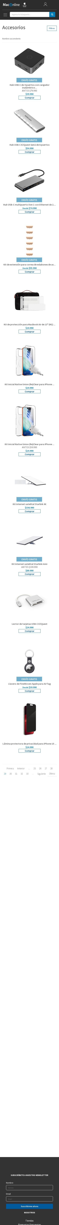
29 (5, 773)
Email (8, 1193)
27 (46, 768)
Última (52, 773)
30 (11, 773)
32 (22, 773)
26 (40, 768)
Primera (10, 768)
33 (27, 773)
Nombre (9, 1182)
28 (51, 768)
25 (35, 768)
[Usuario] (45, 5)
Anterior (21, 768)
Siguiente (41, 773)
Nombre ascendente (11, 38)
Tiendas (29, 1220)
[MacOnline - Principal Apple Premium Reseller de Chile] (14, 5)
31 (16, 773)
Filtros (52, 28)
